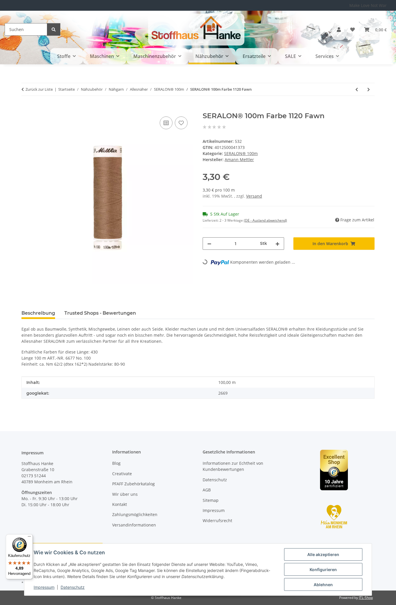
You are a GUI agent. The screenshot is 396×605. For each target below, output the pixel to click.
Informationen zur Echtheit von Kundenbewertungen (233, 466)
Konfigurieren (323, 569)
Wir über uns (125, 494)
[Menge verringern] (209, 243)
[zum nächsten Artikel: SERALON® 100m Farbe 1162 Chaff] (369, 89)
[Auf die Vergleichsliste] (166, 122)
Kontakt (119, 504)
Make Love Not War (368, 5)
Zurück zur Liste (39, 89)
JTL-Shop (366, 597)
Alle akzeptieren (323, 554)
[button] (339, 29)
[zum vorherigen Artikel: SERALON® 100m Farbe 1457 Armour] (357, 89)
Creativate (122, 473)
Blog (116, 463)
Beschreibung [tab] (38, 313)
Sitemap (211, 500)
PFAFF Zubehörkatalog (133, 483)
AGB (207, 490)
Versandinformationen (134, 525)
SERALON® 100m (241, 153)
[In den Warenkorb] (26, 108)
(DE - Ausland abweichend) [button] (265, 220)
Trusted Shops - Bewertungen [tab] (100, 313)
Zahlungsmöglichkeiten (134, 514)
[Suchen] (53, 29)
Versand (254, 196)
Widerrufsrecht (217, 520)
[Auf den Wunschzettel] (181, 122)
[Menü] (29, 537)
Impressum (44, 587)
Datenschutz (73, 587)
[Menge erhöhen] (277, 243)
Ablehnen (323, 584)
